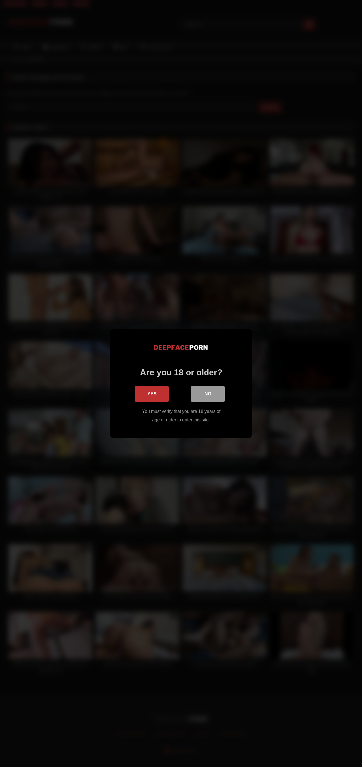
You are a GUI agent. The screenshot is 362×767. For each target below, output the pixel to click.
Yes (152, 393)
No (207, 393)
